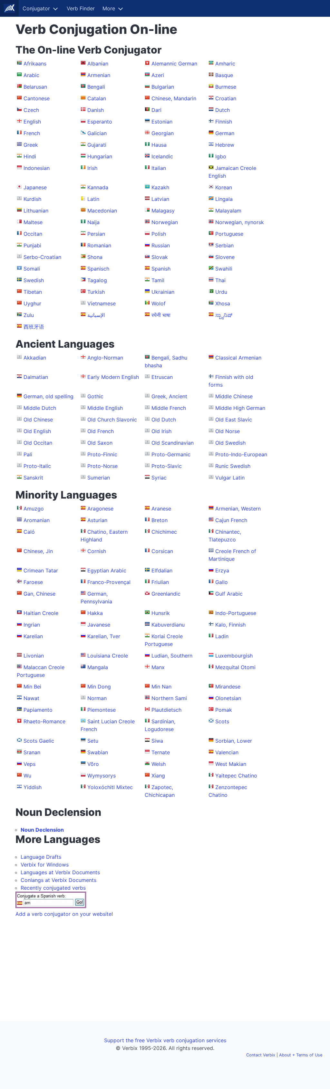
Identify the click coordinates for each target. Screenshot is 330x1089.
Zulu (29, 315)
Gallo (221, 582)
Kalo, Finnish (230, 624)
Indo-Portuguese (235, 613)
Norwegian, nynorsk (239, 222)
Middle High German (240, 408)
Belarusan (35, 87)
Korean (223, 187)
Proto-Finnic (102, 454)
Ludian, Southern (171, 655)
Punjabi (32, 245)
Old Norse (227, 431)
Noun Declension (42, 830)
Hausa (159, 145)
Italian (158, 168)
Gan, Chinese (39, 593)
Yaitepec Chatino (236, 775)
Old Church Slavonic (112, 419)
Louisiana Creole (107, 655)
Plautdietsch (166, 710)
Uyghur (32, 303)
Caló (29, 532)
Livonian (34, 655)
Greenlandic (165, 593)
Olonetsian (228, 698)
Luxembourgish (234, 655)
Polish (158, 234)
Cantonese (37, 98)
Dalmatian (36, 377)
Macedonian (102, 210)
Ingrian (32, 624)
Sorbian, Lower (233, 741)
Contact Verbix (260, 1055)
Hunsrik (160, 613)
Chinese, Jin (38, 551)
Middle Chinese (234, 396)
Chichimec (164, 532)
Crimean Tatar (41, 570)
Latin (93, 199)
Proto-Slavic (166, 466)
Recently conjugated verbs (53, 888)
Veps (29, 764)
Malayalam (228, 210)
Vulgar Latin (230, 477)
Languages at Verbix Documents (60, 872)
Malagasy (163, 210)
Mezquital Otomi (235, 667)
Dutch (222, 110)
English (32, 121)
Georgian (162, 133)
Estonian (161, 121)
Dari (156, 110)
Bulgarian (162, 87)
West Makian (230, 764)
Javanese (98, 624)
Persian (96, 234)
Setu (92, 741)
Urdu (221, 292)
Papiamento (38, 710)
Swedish (34, 280)
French (32, 133)
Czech (31, 110)
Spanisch (98, 268)
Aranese (161, 508)
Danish (95, 110)
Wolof (158, 303)
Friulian (160, 582)
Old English (37, 431)
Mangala (97, 667)
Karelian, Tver (103, 636)
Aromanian (37, 520)
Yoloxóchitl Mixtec (110, 787)
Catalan (96, 98)
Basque (224, 75)
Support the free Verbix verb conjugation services (165, 1040)
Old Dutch (163, 419)
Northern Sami (169, 698)
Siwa (157, 741)
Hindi (30, 156)
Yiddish (33, 787)
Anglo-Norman (105, 357)
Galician (97, 133)
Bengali (96, 87)
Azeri (157, 75)
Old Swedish (230, 443)
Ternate (160, 752)
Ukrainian (162, 292)
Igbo (220, 156)
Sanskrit (33, 477)
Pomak (223, 710)
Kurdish (32, 199)
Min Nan (161, 686)
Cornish (96, 551)
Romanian (99, 245)
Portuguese (229, 234)
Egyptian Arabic (106, 570)
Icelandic (162, 156)
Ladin (221, 636)
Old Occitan (38, 443)
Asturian (97, 520)
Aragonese (100, 508)
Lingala (224, 199)
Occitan (33, 234)
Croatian (225, 98)
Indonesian (37, 168)
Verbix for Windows (45, 864)
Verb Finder (81, 8)
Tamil (157, 280)
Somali (32, 268)
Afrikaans (35, 63)
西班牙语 (34, 326)
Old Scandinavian (172, 443)
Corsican (162, 551)
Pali (28, 454)
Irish (92, 168)
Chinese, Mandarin (173, 98)
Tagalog (97, 280)
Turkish (96, 292)
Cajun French (231, 520)
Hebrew (224, 145)
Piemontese (101, 710)
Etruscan (162, 377)
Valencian (226, 752)
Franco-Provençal (109, 582)
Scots (222, 721)
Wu (27, 775)
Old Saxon (99, 443)
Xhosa (222, 303)
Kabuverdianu (168, 624)
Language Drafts (41, 857)
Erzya (222, 570)
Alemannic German (174, 63)
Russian (160, 245)
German (224, 133)
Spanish (160, 268)
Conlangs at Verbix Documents (58, 880)
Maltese (33, 222)
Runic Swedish (232, 466)
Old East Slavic (233, 419)
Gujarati (96, 145)
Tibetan (33, 292)
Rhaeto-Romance (44, 721)
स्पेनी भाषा (160, 315)
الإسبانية (96, 315)
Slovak (159, 257)
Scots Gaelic (39, 741)
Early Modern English (113, 377)
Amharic (225, 63)
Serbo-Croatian (42, 257)
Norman (97, 698)
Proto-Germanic (170, 454)
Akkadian (35, 357)
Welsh (158, 764)
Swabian (97, 752)
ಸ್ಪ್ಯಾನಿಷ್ (223, 315)
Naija (93, 222)
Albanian (97, 63)
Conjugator (36, 8)
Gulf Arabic (229, 593)
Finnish (223, 121)
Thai (220, 280)
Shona (94, 257)
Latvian (160, 199)
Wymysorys (101, 775)
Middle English (105, 408)
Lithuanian (36, 210)
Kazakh (160, 187)
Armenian (98, 75)
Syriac (159, 477)
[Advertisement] (293, 118)
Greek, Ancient (169, 396)
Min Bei (32, 686)
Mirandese (227, 686)
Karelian (33, 636)
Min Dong (99, 686)
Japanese (35, 187)
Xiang (158, 775)
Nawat (31, 698)
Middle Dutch (40, 408)
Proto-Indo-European (241, 454)
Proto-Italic (37, 466)
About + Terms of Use (300, 1055)
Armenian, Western (238, 508)
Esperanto (99, 121)
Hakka (95, 613)
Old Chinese (38, 419)
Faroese (33, 582)
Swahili (223, 268)
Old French (100, 431)
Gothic (95, 396)
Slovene (225, 257)
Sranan (32, 752)
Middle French (168, 408)
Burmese (225, 87)
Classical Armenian (238, 357)
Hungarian (99, 156)
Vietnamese (101, 303)
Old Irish (161, 431)
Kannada (97, 187)
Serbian (224, 245)
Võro (93, 764)
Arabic (31, 75)
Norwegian (164, 222)
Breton (159, 520)
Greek (31, 145)
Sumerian (98, 477)
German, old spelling (48, 396)
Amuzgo (34, 508)
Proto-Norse (102, 466)
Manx (158, 667)
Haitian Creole (41, 613)
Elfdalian (161, 570)
